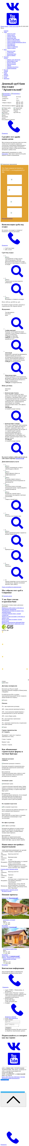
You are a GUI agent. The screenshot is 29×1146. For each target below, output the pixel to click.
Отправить (8, 1027)
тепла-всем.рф (20, 458)
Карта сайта (5, 1077)
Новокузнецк (4, 26)
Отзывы (6, 75)
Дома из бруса (11, 35)
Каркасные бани (11, 54)
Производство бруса (12, 67)
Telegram (13, 1016)
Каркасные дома (11, 38)
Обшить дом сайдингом (13, 59)
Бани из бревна (11, 55)
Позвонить (5, 987)
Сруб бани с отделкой (9, 920)
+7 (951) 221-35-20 (13, 26)
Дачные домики (11, 36)
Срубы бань (10, 52)
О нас (5, 77)
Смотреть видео (13, 869)
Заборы (9, 65)
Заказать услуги (6, 57)
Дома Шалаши (11, 45)
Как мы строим (6, 70)
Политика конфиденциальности (10, 1078)
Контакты (6, 78)
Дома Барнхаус (11, 43)
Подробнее (5, 925)
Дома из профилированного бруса (16, 42)
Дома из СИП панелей (13, 39)
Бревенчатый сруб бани (9, 959)
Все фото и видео (6, 891)
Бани (5, 49)
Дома (5, 32)
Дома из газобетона (12, 46)
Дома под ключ (11, 33)
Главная (6, 30)
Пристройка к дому (12, 61)
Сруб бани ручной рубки (10, 949)
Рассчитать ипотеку (7, 218)
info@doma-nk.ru (13, 1018)
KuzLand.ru (5, 153)
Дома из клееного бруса (13, 41)
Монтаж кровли (11, 64)
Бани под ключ (11, 51)
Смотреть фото (5, 869)
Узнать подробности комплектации (11, 587)
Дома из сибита (11, 48)
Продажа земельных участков (17, 1077)
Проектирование (11, 68)
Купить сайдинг (11, 62)
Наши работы (6, 73)
